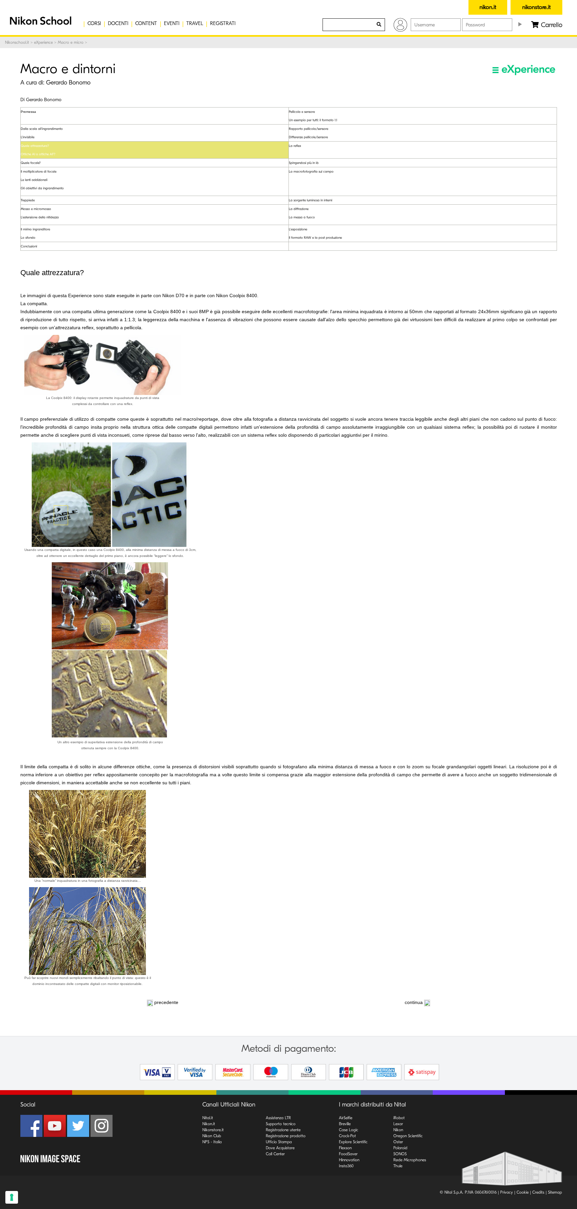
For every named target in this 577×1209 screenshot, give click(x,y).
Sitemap (555, 1192)
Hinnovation (349, 1160)
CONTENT (146, 23)
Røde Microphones (409, 1160)
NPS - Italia (212, 1142)
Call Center (275, 1154)
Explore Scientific (353, 1142)
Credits (538, 1192)
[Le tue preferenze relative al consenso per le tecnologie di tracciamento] (11, 1197)
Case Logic (348, 1130)
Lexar (398, 1124)
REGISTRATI (222, 23)
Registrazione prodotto (286, 1136)
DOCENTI (118, 23)
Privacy (506, 1192)
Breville (345, 1124)
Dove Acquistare (280, 1148)
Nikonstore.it (213, 1130)
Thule (397, 1166)
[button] (40, 23)
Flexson (345, 1148)
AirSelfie (345, 1118)
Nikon (398, 1130)
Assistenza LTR (278, 1118)
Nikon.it (208, 1124)
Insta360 (346, 1166)
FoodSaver (348, 1154)
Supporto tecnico (281, 1124)
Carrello (550, 25)
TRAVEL (194, 23)
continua (414, 1002)
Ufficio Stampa (279, 1142)
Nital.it (207, 1118)
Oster (398, 1142)
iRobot (399, 1118)
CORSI (94, 23)
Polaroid (400, 1148)
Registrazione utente (283, 1130)
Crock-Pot (347, 1136)
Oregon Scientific (408, 1136)
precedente (166, 1002)
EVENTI (171, 23)
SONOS (400, 1154)
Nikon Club (211, 1136)
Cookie (523, 1192)
